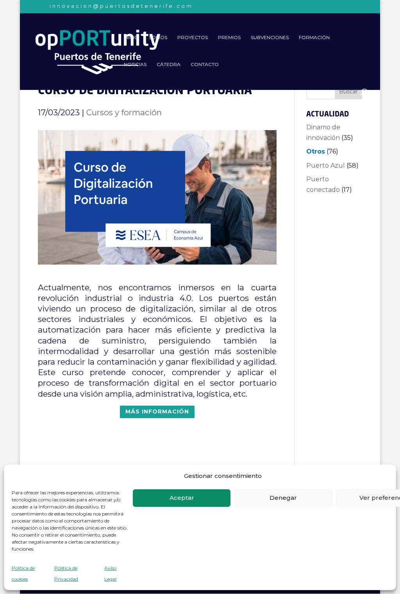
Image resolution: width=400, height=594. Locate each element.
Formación (314, 37)
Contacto (205, 64)
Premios (229, 37)
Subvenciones (270, 37)
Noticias (135, 64)
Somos (158, 37)
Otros (315, 151)
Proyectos (192, 37)
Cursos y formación (124, 112)
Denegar (283, 497)
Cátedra (168, 64)
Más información (157, 411)
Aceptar (182, 497)
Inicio (131, 37)
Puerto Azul (325, 165)
